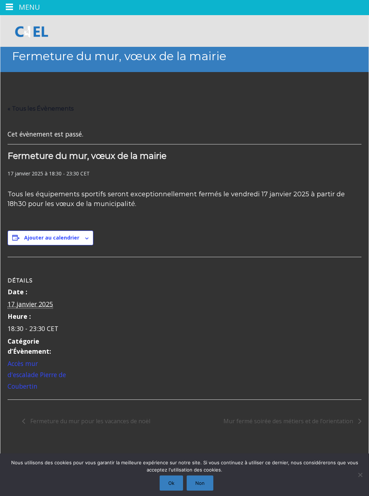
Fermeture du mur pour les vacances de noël (89, 421)
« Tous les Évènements (41, 108)
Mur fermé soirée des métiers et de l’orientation (289, 421)
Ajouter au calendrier (51, 237)
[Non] (360, 474)
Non (200, 483)
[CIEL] (28, 29)
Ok (171, 483)
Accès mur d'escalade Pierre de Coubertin (37, 374)
